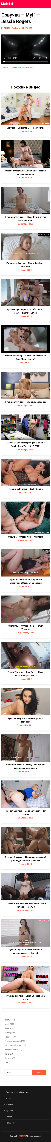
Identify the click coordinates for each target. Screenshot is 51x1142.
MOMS (7, 28)
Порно (5, 67)
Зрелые (9, 1104)
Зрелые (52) (10, 1020)
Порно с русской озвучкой (23, 67)
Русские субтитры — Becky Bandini (25, 489)
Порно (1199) (10, 1037)
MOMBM (7, 4)
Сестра (9, 1117)
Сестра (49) (10, 1058)
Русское (9, 1110)
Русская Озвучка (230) (15, 1041)
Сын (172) (9, 1062)
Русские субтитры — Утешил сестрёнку (25, 402)
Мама (8, 1098)
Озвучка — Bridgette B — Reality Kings (25, 128)
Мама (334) (10, 1024)
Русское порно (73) (13, 1050)
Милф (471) (10, 1032)
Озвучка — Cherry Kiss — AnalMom (25, 537)
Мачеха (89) (10, 1028)
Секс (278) (9, 1054)
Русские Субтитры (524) (15, 1045)
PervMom (10, 1123)
